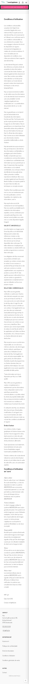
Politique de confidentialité (9, 646)
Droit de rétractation (8, 651)
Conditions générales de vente (11, 660)
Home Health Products (16, 675)
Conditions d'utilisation (8, 656)
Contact (4, 672)
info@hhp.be (6, 630)
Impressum (5, 641)
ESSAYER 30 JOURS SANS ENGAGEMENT (14, 7)
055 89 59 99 (6, 626)
